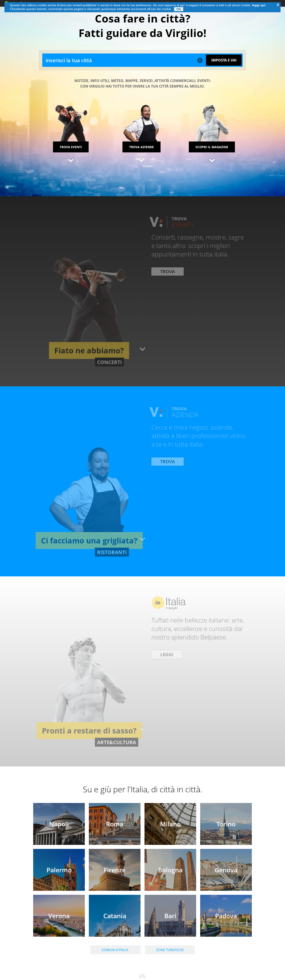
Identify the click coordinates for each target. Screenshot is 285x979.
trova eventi (71, 147)
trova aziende (141, 147)
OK (178, 9)
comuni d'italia (115, 950)
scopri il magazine (211, 147)
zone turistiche (170, 950)
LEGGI (166, 682)
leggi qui (258, 5)
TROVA (167, 299)
